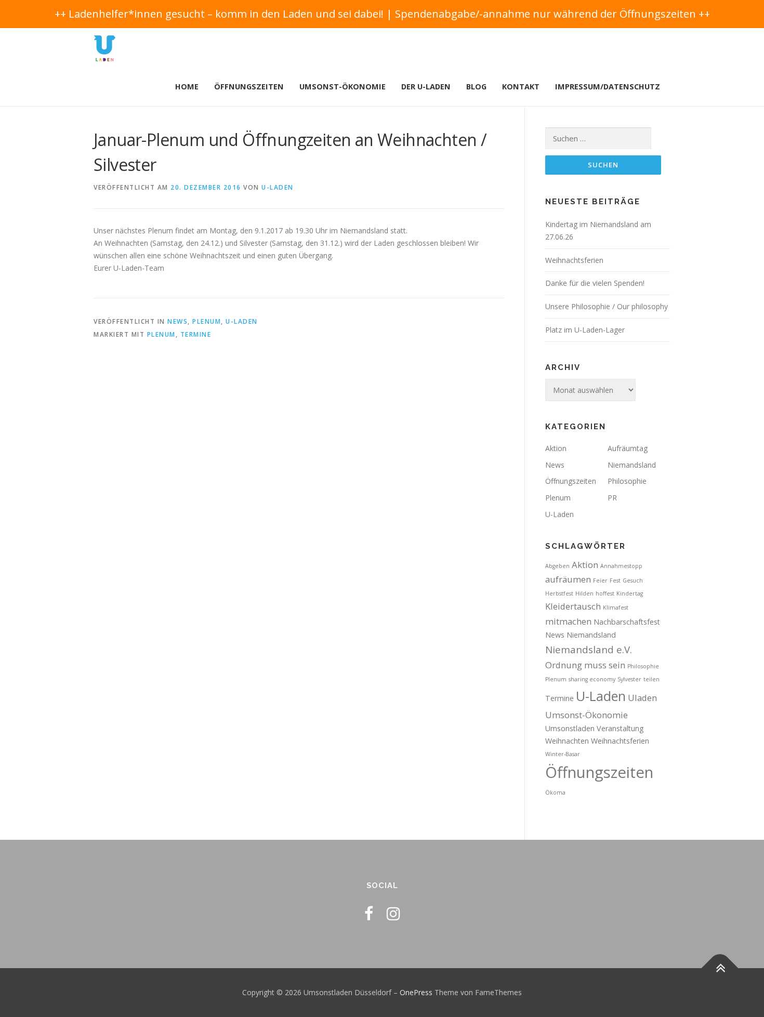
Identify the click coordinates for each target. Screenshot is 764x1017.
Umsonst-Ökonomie (342, 86)
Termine (196, 334)
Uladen (642, 698)
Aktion (556, 448)
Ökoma (555, 792)
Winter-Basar (562, 754)
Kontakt (520, 86)
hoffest (605, 593)
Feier (600, 580)
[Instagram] (393, 913)
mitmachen (568, 621)
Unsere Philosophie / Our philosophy (606, 306)
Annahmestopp (621, 566)
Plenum (206, 321)
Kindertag (629, 593)
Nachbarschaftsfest (627, 622)
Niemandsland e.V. (588, 649)
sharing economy (592, 679)
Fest (615, 580)
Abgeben (557, 566)
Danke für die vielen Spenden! (594, 283)
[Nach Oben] (720, 968)
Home (187, 86)
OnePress (416, 992)
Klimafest (615, 607)
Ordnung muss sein (585, 665)
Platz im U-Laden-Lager (585, 330)
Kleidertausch (573, 606)
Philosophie (627, 481)
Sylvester (629, 679)
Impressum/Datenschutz (607, 86)
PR (612, 498)
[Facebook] (368, 913)
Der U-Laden (426, 86)
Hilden (584, 593)
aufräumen (568, 579)
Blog (476, 86)
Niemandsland (632, 465)
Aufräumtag (628, 448)
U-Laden (277, 187)
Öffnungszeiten (249, 86)
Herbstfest (559, 593)
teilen (651, 679)
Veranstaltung (620, 728)
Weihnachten (567, 741)
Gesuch (633, 580)
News (177, 321)
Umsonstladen (570, 728)
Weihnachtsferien (574, 260)
